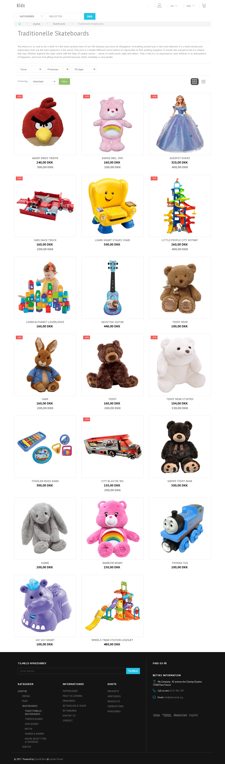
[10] (40, 404)
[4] (40, 245)
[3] (175, 163)
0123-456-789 (177, 690)
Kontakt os (69, 715)
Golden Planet (56, 759)
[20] (108, 642)
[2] (108, 163)
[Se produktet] (44, 162)
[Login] (158, 6)
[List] (203, 81)
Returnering (70, 710)
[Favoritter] (149, 6)
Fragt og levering (72, 695)
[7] (40, 324)
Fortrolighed (70, 691)
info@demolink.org (173, 697)
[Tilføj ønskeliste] (117, 163)
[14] (108, 485)
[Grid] (195, 81)
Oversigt (68, 720)
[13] (40, 485)
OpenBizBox (40, 759)
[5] (108, 245)
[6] (175, 245)
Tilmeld (133, 670)
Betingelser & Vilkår (74, 705)
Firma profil (69, 700)
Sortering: (23, 81)
